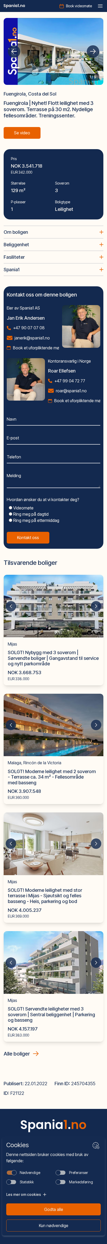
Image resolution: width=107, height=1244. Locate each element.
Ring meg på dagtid (30, 514)
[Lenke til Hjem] (53, 1125)
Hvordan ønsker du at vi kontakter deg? (43, 499)
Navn (11, 419)
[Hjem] (14, 6)
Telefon (14, 456)
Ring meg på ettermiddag (35, 520)
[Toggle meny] (100, 6)
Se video (22, 132)
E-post (13, 437)
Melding (14, 475)
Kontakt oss (28, 537)
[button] (14, 51)
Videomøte (23, 507)
